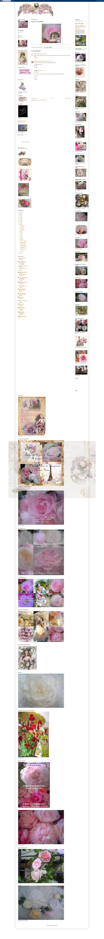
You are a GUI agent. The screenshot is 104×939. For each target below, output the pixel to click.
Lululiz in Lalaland (22, 289)
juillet (21, 232)
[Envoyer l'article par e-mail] (44, 47)
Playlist (21, 148)
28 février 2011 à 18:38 (41, 70)
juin (20, 234)
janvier (21, 251)
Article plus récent (34, 98)
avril (20, 236)
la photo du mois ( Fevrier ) (23, 286)
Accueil (51, 98)
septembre (22, 229)
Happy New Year (21, 279)
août (21, 231)
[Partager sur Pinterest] (51, 47)
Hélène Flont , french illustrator (39, 61)
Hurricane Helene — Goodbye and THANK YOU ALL (23, 269)
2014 (20, 220)
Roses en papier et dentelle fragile (23, 245)
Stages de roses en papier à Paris (23, 243)
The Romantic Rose (22, 261)
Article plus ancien (68, 98)
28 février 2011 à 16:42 (49, 61)
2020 (20, 211)
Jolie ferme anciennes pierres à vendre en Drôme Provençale (80, 27)
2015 (20, 218)
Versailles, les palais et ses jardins (23, 247)
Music (19, 148)
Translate (83, 49)
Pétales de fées (22, 307)
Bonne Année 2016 (22, 313)
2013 (20, 221)
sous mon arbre (22, 285)
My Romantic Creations (23, 282)
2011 (20, 224)
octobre (21, 228)
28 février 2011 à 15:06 (43, 53)
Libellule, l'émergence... (22, 294)
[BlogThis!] (47, 47)
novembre (21, 227)
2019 (20, 213)
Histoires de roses (22, 258)
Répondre (35, 57)
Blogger (56, 925)
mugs (20, 301)
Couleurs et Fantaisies (23, 300)
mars (21, 238)
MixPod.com (25, 148)
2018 (20, 214)
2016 (20, 217)
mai (20, 235)
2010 (20, 253)
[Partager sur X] (48, 47)
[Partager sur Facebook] (50, 47)
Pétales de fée (36, 53)
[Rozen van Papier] (18, 33)
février (21, 239)
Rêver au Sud (21, 304)
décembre (21, 225)
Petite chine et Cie (22, 293)
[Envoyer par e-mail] (46, 47)
